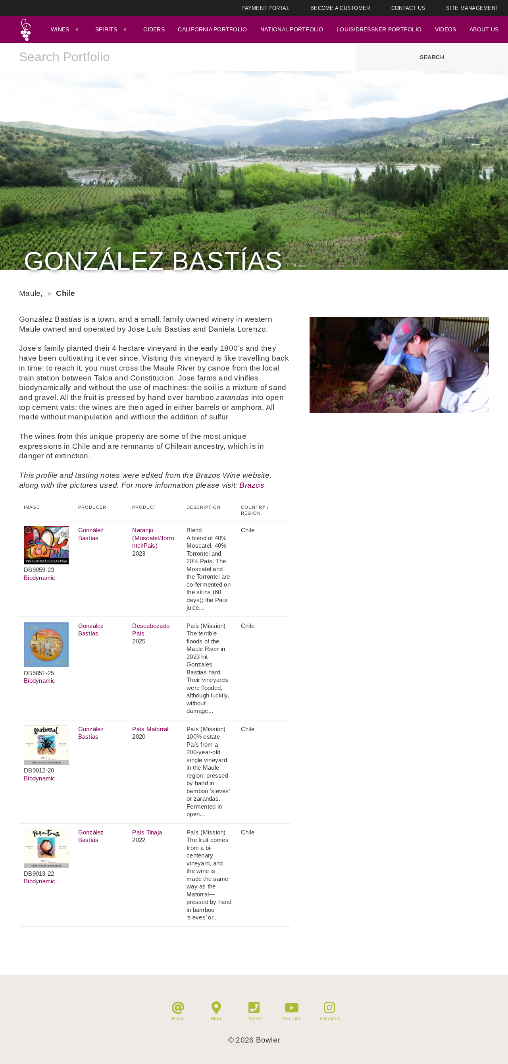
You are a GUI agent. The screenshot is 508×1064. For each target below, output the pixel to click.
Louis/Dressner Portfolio (379, 29)
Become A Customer (340, 8)
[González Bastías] (399, 410)
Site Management (472, 8)
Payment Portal (265, 8)
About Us (484, 29)
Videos (445, 29)
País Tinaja (147, 832)
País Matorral (150, 729)
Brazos (251, 485)
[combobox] (178, 57)
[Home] (25, 29)
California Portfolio (212, 29)
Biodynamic (40, 577)
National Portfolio (291, 29)
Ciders (154, 29)
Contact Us (408, 8)
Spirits (106, 29)
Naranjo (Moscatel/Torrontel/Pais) (153, 538)
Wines (60, 29)
